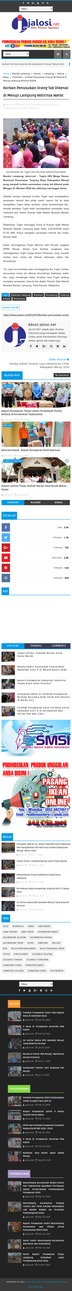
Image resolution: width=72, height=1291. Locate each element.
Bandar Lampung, (42, 104)
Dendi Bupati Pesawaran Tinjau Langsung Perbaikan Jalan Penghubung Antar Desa (43, 1257)
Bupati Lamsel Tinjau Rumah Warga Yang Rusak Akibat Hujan (34, 487)
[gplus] (33, 3)
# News (6, 298)
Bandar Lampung (21, 73)
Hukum (37, 73)
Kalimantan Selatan (14, 937)
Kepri (31, 943)
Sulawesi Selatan (42, 954)
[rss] (47, 3)
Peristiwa (17, 77)
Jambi (31, 926)
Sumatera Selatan (13, 971)
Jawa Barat (44, 926)
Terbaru (36, 645)
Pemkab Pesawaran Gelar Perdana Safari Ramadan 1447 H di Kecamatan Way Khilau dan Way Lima (43, 710)
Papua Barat (21, 954)
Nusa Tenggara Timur (52, 948)
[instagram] (43, 3)
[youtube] (38, 3)
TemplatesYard (35, 1287)
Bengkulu (18, 926)
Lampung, (8, 108)
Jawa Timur (27, 932)
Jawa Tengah (10, 932)
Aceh (6, 926)
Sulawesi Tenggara (37, 959)
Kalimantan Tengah (41, 937)
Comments (59, 645)
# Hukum (38, 294)
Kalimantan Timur (13, 943)
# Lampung (51, 294)
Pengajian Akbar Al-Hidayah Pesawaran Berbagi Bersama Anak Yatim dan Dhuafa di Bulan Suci (43, 697)
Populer (13, 645)
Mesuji (60, 73)
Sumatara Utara (12, 965)
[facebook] (23, 3)
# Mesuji (65, 294)
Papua (6, 954)
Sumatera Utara (37, 971)
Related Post (12, 375)
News (6, 77)
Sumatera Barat (34, 965)
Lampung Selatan (13, 461)
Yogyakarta (56, 971)
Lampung (49, 73)
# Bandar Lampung (20, 294)
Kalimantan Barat (48, 932)
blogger (36, 502)
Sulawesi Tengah (12, 959)
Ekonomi (60, 64)
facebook (12, 502)
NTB (5, 948)
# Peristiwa (19, 298)
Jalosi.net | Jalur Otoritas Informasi (45, 1282)
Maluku (56, 943)
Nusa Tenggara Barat (23, 948)
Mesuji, (17, 108)
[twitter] (28, 3)
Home (6, 73)
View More (63, 375)
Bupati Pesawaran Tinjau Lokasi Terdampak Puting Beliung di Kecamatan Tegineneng (32, 412)
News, (24, 108)
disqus (58, 502)
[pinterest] (41, 990)
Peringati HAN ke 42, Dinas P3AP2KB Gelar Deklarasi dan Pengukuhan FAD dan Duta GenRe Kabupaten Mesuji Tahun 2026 (43, 847)
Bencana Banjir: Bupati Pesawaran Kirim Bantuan (31, 450)
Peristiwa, (33, 108)
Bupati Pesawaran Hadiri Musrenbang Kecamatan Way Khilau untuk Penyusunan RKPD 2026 (43, 1226)
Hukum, (55, 104)
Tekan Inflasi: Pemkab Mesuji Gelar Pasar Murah (42, 861)
